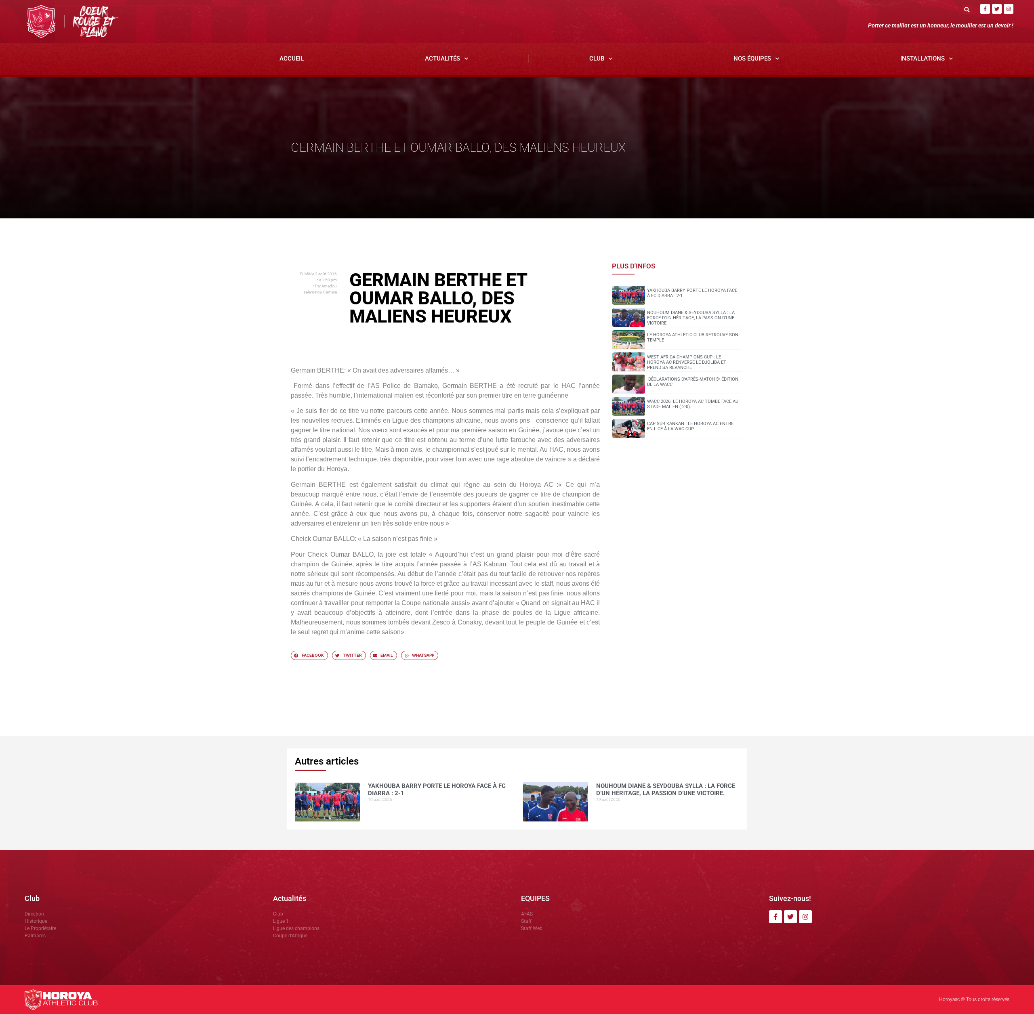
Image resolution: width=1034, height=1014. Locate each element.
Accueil (292, 58)
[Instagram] (1008, 9)
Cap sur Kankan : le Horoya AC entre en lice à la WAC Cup (690, 426)
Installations (922, 58)
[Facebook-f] (985, 9)
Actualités (442, 58)
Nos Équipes (752, 58)
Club (596, 58)
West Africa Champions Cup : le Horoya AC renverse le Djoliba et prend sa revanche (686, 362)
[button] (967, 9)
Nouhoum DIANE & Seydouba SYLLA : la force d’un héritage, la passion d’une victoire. (691, 318)
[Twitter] (997, 9)
